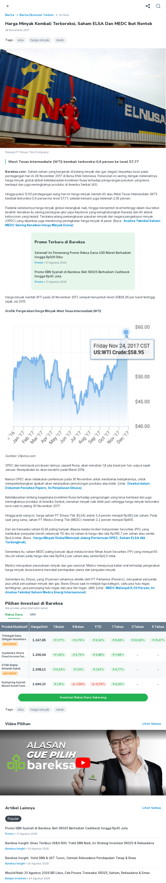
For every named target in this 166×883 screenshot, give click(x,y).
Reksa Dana (14, 615)
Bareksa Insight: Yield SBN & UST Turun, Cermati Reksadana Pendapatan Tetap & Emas (70, 858)
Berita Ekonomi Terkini (36, 15)
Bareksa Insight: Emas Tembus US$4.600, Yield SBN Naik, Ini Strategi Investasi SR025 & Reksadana (79, 843)
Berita (9, 15)
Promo (39, 262)
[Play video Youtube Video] (83, 762)
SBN (33, 615)
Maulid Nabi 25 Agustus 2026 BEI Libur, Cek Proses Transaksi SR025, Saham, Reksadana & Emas (77, 873)
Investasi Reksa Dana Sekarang (83, 697)
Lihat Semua (151, 724)
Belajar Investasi (15, 878)
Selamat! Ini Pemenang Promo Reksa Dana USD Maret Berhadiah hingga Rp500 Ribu (83, 255)
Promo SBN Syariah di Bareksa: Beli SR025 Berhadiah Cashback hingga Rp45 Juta (82, 274)
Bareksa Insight (15, 848)
